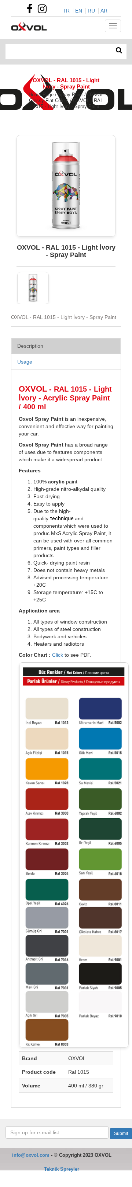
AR (103, 11)
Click (57, 655)
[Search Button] (118, 51)
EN (78, 11)
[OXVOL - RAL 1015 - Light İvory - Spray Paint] (33, 288)
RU (91, 11)
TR (66, 11)
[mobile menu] (113, 26)
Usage (24, 362)
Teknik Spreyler (61, 1169)
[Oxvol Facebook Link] (31, 11)
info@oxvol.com (31, 1155)
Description (30, 346)
